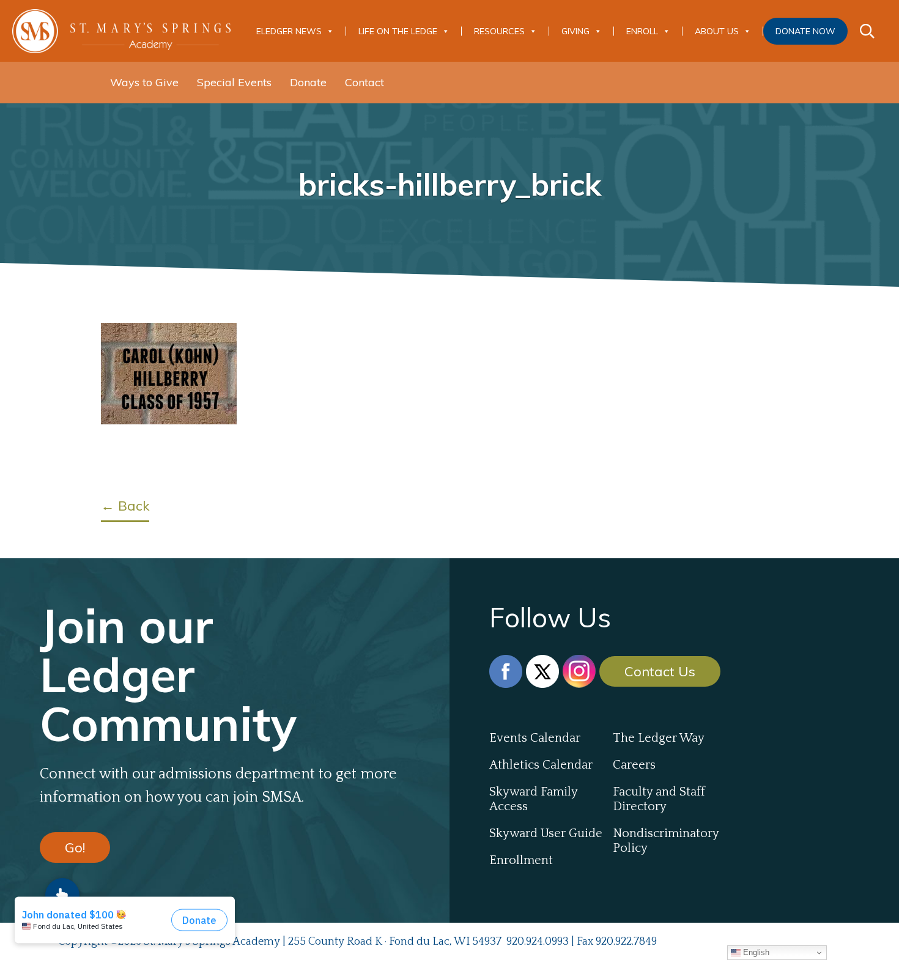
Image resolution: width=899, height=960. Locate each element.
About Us (717, 31)
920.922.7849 (626, 942)
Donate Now (805, 31)
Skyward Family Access (533, 799)
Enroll (642, 31)
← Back (125, 505)
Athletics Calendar (541, 765)
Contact (364, 82)
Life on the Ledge (397, 31)
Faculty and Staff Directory (659, 799)
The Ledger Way (659, 738)
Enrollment (521, 860)
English (755, 952)
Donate (308, 82)
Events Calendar (534, 738)
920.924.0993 (537, 942)
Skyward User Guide (545, 833)
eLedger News (289, 31)
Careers (634, 765)
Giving (575, 31)
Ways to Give (144, 82)
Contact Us (659, 671)
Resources (499, 31)
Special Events (234, 82)
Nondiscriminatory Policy (666, 841)
